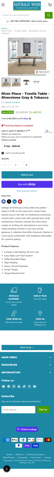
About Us (19, 454)
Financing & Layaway (35, 454)
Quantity (5, 159)
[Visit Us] (40, 318)
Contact (47, 457)
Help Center (36, 457)
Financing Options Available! (18, 125)
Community (23, 457)
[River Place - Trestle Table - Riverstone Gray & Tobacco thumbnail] (6, 82)
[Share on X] (9, 201)
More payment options (27, 191)
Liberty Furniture (12, 102)
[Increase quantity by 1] (26, 165)
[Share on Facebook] (3, 201)
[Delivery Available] (14, 297)
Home (4, 28)
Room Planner (9, 457)
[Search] (49, 15)
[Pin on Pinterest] (20, 201)
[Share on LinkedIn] (14, 201)
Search (9, 454)
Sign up (43, 409)
